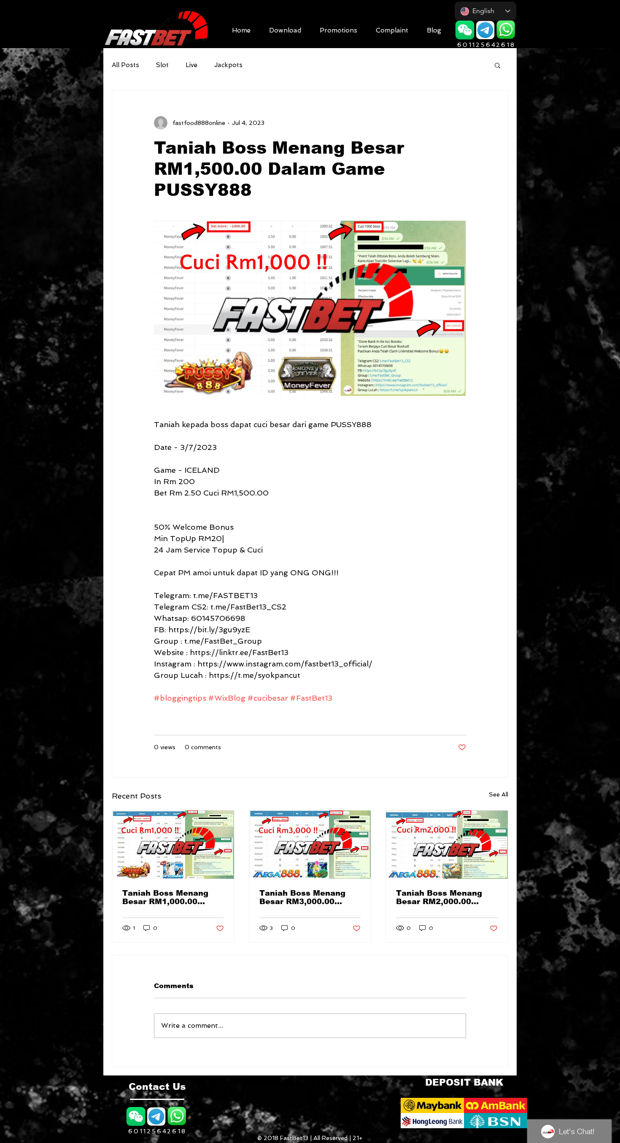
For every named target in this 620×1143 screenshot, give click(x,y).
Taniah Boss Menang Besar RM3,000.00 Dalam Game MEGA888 (307, 897)
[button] (285, 29)
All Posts (125, 65)
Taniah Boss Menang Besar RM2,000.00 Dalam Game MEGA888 (443, 897)
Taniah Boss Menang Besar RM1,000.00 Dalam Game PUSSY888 (171, 897)
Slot (162, 65)
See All (498, 794)
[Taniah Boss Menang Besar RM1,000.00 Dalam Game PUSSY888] (173, 844)
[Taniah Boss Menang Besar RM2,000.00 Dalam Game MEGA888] (447, 844)
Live (191, 65)
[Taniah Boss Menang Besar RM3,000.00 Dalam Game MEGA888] (310, 844)
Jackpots (228, 65)
